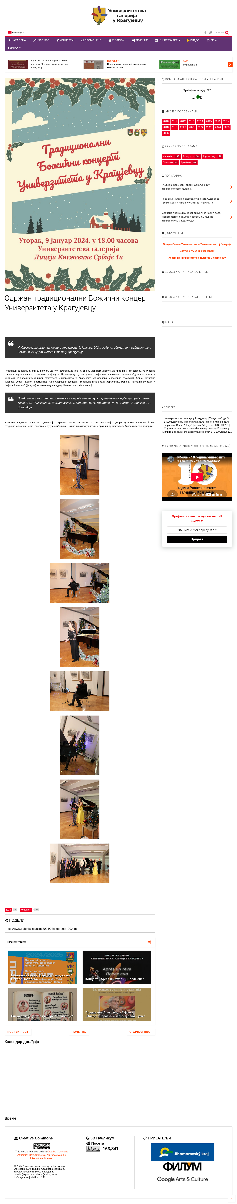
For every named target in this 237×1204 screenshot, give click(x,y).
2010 (166, 121)
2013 (191, 121)
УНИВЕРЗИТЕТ (168, 40)
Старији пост (140, 1032)
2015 (209, 121)
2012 (183, 121)
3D (212, 40)
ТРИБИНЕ (141, 40)
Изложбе (168, 156)
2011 (174, 121)
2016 (218, 121)
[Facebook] (205, 32)
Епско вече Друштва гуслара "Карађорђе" (42, 1016)
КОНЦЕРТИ (66, 40)
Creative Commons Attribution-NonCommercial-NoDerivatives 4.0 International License (42, 1155)
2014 (200, 121)
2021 (192, 127)
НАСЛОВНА (18, 40)
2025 (227, 127)
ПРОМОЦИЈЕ (92, 40)
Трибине (186, 162)
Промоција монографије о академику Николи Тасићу (25, 66)
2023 (209, 127)
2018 (166, 127)
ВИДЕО (194, 40)
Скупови (168, 162)
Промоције (11, 61)
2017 (226, 121)
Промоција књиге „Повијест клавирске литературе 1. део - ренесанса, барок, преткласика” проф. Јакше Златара (178, 64)
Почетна (79, 1032)
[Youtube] (210, 32)
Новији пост (18, 1032)
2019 (174, 127)
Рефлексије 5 (89, 64)
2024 (218, 127)
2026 (84, 61)
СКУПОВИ (117, 40)
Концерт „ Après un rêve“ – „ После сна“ (114, 979)
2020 (183, 127)
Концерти (188, 156)
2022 (200, 127)
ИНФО (13, 47)
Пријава (197, 539)
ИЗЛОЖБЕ (42, 40)
